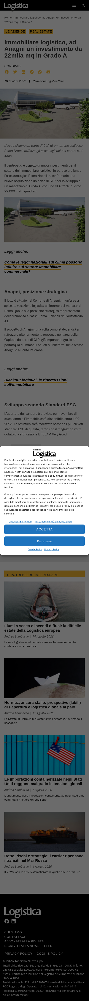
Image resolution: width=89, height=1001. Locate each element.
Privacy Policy (51, 549)
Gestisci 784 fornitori (20, 521)
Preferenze (44, 541)
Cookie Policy (35, 549)
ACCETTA (44, 529)
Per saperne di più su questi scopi (53, 521)
